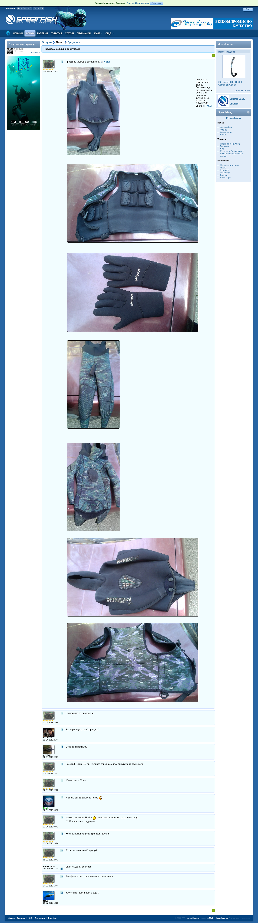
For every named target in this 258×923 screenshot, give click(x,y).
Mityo (45, 901)
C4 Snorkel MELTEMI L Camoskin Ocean (230, 83)
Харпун (223, 175)
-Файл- (107, 61)
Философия (226, 127)
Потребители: (24, 8)
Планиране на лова (230, 144)
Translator (52, 918)
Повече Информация (138, 3)
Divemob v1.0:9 (237, 99)
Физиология (226, 132)
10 (62, 850)
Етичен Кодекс (234, 118)
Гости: (38, 8)
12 (62, 876)
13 (62, 893)
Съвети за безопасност (232, 151)
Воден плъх (49, 866)
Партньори (40, 918)
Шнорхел (224, 170)
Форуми (47, 42)
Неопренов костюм (229, 165)
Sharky (46, 808)
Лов (222, 149)
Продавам (74, 42)
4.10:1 (210, 918)
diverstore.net (225, 44)
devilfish (47, 755)
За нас (11, 918)
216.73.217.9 (35, 53)
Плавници (225, 172)
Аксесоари (225, 177)
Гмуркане (224, 146)
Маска (223, 168)
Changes (234, 104)
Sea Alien (47, 738)
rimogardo (48, 69)
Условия (21, 918)
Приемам (156, 3)
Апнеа (223, 134)
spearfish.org (193, 918)
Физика (223, 130)
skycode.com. (221, 918)
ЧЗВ (30, 918)
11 (62, 869)
